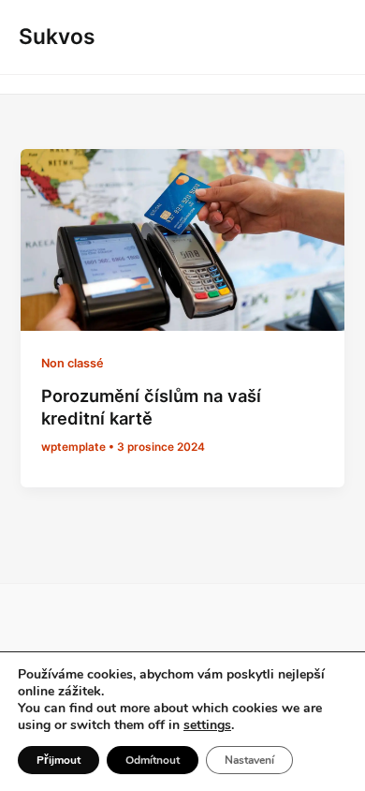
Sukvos (57, 36)
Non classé (72, 363)
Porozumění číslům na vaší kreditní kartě (151, 406)
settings (207, 725)
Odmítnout (152, 760)
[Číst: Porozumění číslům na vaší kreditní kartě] (182, 239)
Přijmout (58, 760)
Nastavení (249, 760)
